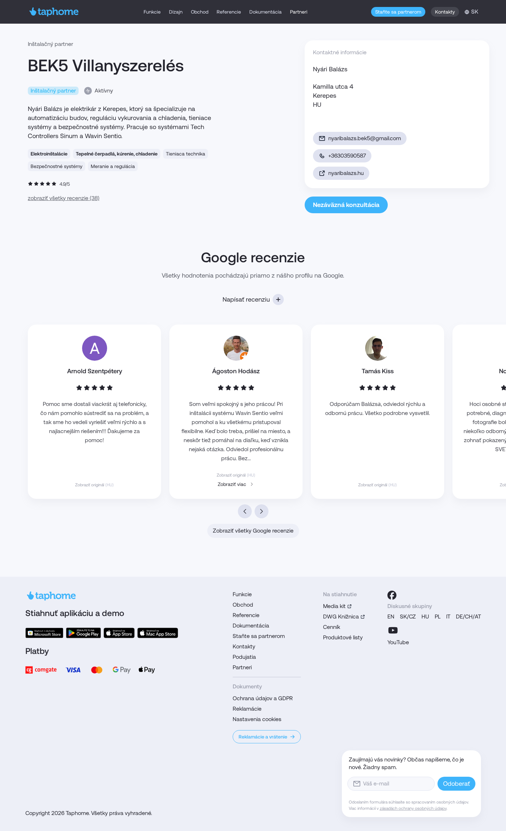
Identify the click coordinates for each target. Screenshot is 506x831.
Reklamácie (247, 708)
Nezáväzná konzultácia (346, 204)
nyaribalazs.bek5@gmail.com (364, 138)
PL (438, 616)
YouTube (398, 642)
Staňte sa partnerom (398, 12)
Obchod (199, 12)
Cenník (331, 627)
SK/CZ (408, 616)
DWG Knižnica (341, 616)
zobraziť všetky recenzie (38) (63, 198)
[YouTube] (393, 630)
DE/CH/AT (468, 616)
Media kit (334, 606)
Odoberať (456, 783)
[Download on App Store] (119, 633)
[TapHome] (54, 12)
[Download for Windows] (44, 633)
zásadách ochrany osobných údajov (413, 808)
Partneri (298, 12)
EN (390, 616)
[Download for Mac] (157, 633)
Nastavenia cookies (257, 719)
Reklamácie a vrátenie (263, 737)
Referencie (229, 12)
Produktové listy (343, 637)
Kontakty (445, 12)
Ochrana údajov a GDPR (263, 698)
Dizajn (176, 12)
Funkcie (152, 12)
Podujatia (244, 657)
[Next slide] (261, 511)
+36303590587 (347, 155)
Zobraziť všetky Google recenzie (253, 530)
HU (425, 616)
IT (448, 616)
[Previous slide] (245, 511)
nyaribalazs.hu (346, 173)
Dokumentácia (265, 12)
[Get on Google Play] (83, 633)
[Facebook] (391, 595)
